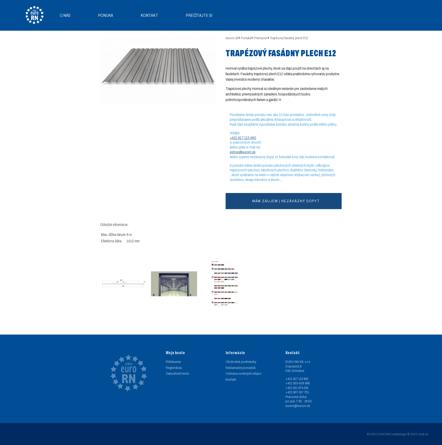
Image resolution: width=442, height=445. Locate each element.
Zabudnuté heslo (177, 373)
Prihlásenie (173, 362)
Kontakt (149, 15)
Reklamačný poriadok (241, 368)
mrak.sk (423, 434)
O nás (65, 15)
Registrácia (174, 368)
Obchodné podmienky (241, 362)
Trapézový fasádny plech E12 (289, 38)
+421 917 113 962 (243, 138)
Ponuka (105, 15)
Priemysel (260, 38)
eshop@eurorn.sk (243, 152)
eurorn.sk (232, 38)
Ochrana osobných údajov (244, 373)
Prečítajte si (199, 15)
